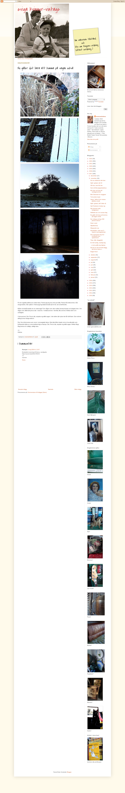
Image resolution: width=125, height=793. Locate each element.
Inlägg (91, 147)
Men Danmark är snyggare (98, 194)
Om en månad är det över (97, 180)
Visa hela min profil (92, 139)
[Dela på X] (46, 337)
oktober (93, 255)
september (94, 257)
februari (93, 275)
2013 (91, 288)
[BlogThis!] (44, 337)
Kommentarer (93, 150)
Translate (100, 101)
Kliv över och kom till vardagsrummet (96, 191)
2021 (91, 163)
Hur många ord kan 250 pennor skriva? (97, 219)
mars (92, 272)
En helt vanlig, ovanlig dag (98, 242)
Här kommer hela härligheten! (95, 209)
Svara (23, 360)
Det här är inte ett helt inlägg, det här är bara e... (98, 248)
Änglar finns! (94, 251)
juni (92, 265)
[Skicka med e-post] (42, 337)
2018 (91, 171)
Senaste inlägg (22, 389)
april (92, 270)
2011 (90, 293)
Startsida (50, 389)
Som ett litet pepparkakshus (98, 188)
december (94, 175)
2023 (91, 158)
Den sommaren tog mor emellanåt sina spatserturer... (97, 236)
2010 (91, 295)
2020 (91, 166)
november (94, 178)
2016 (91, 280)
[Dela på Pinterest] (49, 337)
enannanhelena (101, 116)
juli (92, 262)
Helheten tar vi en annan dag (98, 212)
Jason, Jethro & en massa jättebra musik (98, 200)
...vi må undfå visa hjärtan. (98, 245)
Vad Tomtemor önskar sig (97, 206)
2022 (91, 161)
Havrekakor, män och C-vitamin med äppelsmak (98, 231)
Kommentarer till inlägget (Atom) (37, 392)
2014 (91, 285)
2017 (91, 173)
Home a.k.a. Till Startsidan (25, 58)
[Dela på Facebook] (47, 337)
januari (93, 277)
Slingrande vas (94, 228)
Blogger (69, 772)
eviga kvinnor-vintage (39, 9)
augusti (93, 260)
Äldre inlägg (77, 389)
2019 (91, 168)
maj (92, 267)
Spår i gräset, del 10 (96, 183)
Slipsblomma (94, 225)
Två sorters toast (95, 197)
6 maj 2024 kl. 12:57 (34, 349)
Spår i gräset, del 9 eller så (98, 203)
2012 (91, 290)
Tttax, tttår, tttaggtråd (96, 240)
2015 (91, 283)
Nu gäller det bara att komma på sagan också (98, 215)
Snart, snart (93, 223)
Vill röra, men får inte (96, 185)
